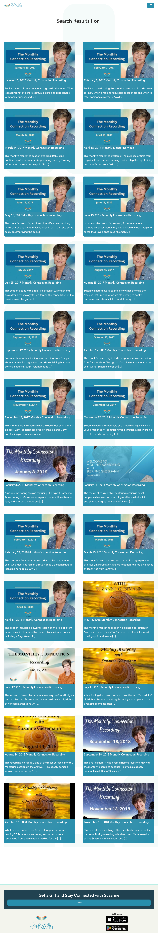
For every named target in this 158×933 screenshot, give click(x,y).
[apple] (117, 917)
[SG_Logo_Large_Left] (14, 4)
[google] (117, 925)
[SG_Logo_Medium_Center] (41, 914)
